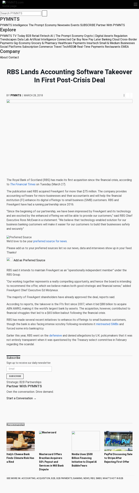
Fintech (45, 36)
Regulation (120, 36)
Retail (35, 36)
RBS (92, 478)
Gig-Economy (22, 43)
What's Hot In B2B (113, 478)
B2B (28, 36)
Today (21, 36)
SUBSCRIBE (87, 25)
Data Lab (23, 39)
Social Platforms (11, 46)
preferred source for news (50, 241)
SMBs (99, 478)
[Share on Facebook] (109, 95)
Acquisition (43, 478)
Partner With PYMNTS (110, 25)
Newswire (63, 25)
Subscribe (15, 376)
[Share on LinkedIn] (117, 95)
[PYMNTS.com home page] (15, 4)
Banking (106, 39)
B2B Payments (64, 478)
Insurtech (93, 43)
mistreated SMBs (107, 324)
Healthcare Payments (72, 43)
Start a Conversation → (21, 398)
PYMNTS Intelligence (14, 25)
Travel (58, 46)
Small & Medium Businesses (117, 43)
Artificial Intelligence (43, 39)
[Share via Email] (120, 95)
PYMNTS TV (8, 36)
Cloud (115, 39)
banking (77, 478)
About (4, 57)
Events (75, 25)
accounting (28, 478)
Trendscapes (8, 39)
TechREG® (69, 46)
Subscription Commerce (37, 46)
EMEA (125, 46)
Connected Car (66, 39)
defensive (55, 335)
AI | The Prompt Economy (66, 36)
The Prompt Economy (43, 25)
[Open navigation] (135, 4)
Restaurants (112, 46)
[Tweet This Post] (113, 95)
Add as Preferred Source (29, 260)
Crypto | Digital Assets (98, 36)
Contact (14, 57)
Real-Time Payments (90, 46)
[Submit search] (44, 13)
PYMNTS (15, 95)
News (86, 478)
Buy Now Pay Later (89, 39)
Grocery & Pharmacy (44, 43)
